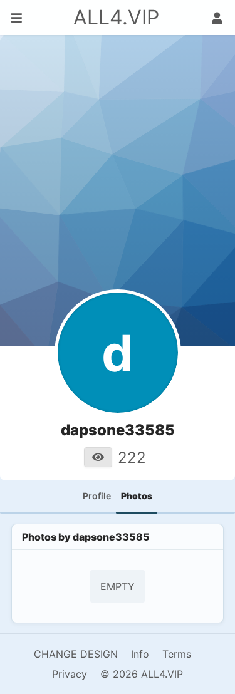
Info (140, 654)
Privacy (69, 674)
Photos (136, 495)
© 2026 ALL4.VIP (141, 674)
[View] (98, 457)
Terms (176, 654)
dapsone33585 (111, 537)
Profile (97, 495)
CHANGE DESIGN (76, 654)
